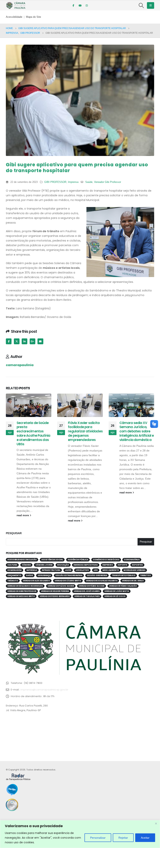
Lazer (68, 570)
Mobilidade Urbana (134, 570)
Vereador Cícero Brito (68, 580)
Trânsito (12, 580)
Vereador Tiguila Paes (87, 596)
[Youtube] (80, 5)
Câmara (26, 564)
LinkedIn (24, 341)
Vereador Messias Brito (21, 596)
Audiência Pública (78, 559)
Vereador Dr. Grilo (133, 580)
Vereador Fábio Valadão (123, 585)
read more (23, 515)
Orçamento (14, 575)
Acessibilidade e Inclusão (22, 559)
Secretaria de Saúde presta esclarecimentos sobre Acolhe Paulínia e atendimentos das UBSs (33, 433)
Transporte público (123, 575)
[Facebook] (73, 5)
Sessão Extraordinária (68, 575)
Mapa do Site (33, 17)
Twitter (17, 341)
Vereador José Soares (87, 591)
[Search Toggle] (141, 5)
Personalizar (98, 837)
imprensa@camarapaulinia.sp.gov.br (44, 689)
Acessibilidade (14, 17)
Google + (32, 341)
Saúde (88, 182)
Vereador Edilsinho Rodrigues (25, 585)
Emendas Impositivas (86, 564)
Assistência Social (52, 559)
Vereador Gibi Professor (107, 182)
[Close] (156, 823)
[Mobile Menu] (150, 5)
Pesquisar (14, 533)
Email (40, 341)
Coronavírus (132, 559)
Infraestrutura (51, 570)
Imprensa (73, 182)
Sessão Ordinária (97, 575)
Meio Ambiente (110, 570)
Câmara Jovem (44, 564)
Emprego (107, 564)
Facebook (9, 341)
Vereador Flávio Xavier (61, 585)
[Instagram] (86, 5)
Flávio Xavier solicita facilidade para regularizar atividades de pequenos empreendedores (85, 431)
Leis (96, 570)
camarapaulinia (20, 365)
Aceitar (145, 837)
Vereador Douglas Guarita (101, 580)
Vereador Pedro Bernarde (55, 596)
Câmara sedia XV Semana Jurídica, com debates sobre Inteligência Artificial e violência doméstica (136, 431)
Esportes (137, 564)
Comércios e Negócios (106, 559)
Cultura (12, 564)
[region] (80, 834)
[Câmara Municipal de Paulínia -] (15, 5)
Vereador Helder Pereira (55, 591)
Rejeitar (123, 837)
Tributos (145, 575)
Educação (63, 564)
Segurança (44, 575)
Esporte (122, 564)
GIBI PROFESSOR (55, 182)
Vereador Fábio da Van (91, 585)
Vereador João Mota (116, 591)
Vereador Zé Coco (114, 596)
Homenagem (14, 570)
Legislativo (82, 570)
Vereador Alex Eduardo (36, 580)
